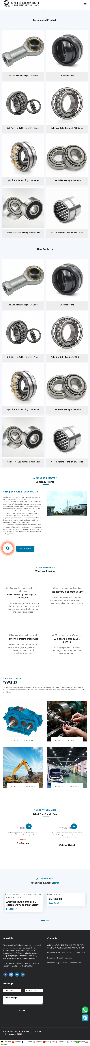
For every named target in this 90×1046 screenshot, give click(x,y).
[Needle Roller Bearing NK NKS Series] (71, 212)
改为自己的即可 (26, 966)
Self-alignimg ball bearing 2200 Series (23, 128)
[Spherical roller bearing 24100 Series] (71, 107)
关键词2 (19, 963)
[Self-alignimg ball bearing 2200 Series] (27, 107)
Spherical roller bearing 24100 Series (67, 128)
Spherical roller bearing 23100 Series (23, 180)
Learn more (25, 548)
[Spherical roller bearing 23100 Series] (27, 159)
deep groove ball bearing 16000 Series (23, 233)
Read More (11, 909)
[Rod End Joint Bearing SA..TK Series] (27, 55)
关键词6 (14, 966)
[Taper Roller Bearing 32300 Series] (71, 159)
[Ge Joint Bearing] (71, 55)
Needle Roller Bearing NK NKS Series (67, 233)
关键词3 (28, 963)
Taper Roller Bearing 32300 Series (67, 180)
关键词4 (36, 963)
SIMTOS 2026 (55, 899)
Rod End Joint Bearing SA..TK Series (23, 76)
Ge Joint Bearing (67, 76)
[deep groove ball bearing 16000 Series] (27, 212)
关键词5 (6, 966)
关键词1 (12, 963)
